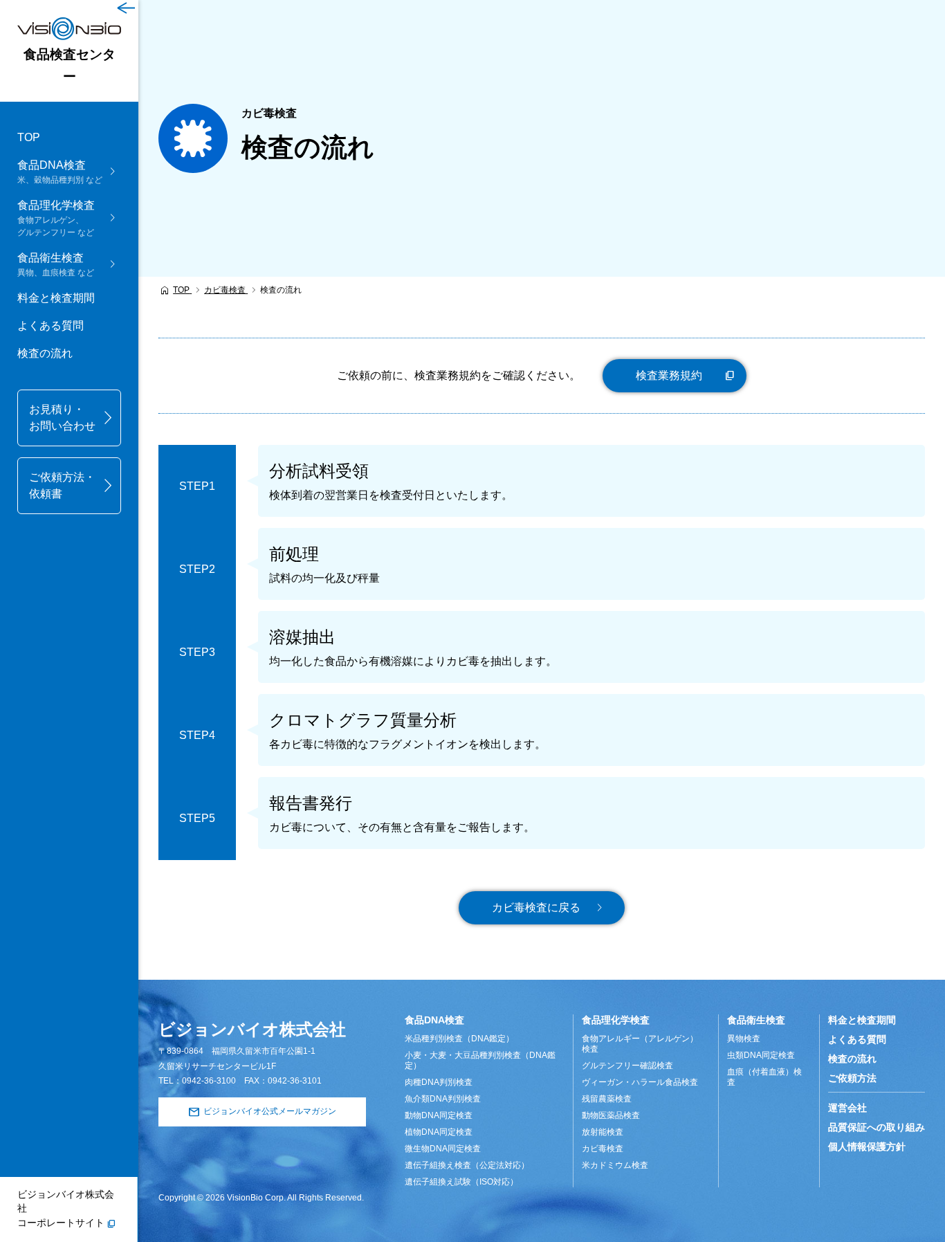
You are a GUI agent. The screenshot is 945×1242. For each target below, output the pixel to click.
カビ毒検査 (602, 1148)
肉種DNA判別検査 (438, 1082)
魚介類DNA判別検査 (443, 1099)
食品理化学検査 (616, 1019)
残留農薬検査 (607, 1099)
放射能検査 (602, 1132)
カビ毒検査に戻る (536, 907)
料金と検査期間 (56, 298)
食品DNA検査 (434, 1019)
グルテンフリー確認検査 (627, 1065)
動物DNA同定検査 (438, 1115)
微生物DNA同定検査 (443, 1148)
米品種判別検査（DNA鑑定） (459, 1038)
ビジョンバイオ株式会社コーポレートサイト (65, 1208)
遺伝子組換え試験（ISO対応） (461, 1182)
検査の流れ (45, 353)
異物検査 (743, 1038)
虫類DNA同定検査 (761, 1055)
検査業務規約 (669, 375)
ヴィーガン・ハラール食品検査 (640, 1082)
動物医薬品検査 (611, 1115)
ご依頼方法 (852, 1078)
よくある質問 (50, 325)
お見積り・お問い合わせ (62, 417)
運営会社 (847, 1107)
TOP (28, 137)
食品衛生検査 (756, 1019)
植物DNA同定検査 (438, 1132)
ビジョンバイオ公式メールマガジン (269, 1111)
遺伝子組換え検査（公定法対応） (467, 1165)
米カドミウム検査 (615, 1165)
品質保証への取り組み (876, 1127)
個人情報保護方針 (867, 1146)
